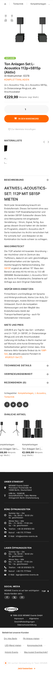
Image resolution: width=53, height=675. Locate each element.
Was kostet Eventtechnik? (36, 652)
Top (44, 591)
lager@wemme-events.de (27, 575)
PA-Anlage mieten (31, 638)
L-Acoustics (40, 393)
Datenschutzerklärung (26, 625)
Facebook (7, 597)
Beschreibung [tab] (14, 179)
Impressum (19, 618)
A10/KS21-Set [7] (13, 357)
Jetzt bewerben (26, 668)
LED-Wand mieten (13, 645)
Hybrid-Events (11, 652)
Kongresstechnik (34, 645)
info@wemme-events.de (27, 536)
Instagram (22, 597)
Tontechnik (18, 4)
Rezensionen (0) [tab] (15, 382)
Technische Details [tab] (17, 365)
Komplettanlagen (38, 4)
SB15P (7, 268)
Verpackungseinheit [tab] (18, 374)
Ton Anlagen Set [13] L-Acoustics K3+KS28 (32, 448)
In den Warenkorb (28, 118)
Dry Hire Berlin (10, 638)
